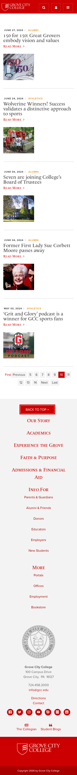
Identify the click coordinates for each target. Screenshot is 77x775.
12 (21, 383)
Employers (38, 540)
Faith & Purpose (38, 457)
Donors (38, 519)
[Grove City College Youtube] (38, 712)
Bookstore (38, 607)
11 (68, 375)
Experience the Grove (38, 445)
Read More (12, 46)
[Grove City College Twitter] (19, 712)
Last (55, 383)
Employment (39, 597)
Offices (38, 586)
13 (28, 383)
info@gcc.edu (38, 690)
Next (44, 383)
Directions (38, 698)
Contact (38, 703)
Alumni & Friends (38, 508)
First (8, 375)
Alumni (33, 30)
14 (35, 383)
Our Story (38, 420)
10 (61, 375)
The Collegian (26, 729)
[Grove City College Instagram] (29, 712)
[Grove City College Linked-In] (67, 712)
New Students (39, 551)
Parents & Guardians (38, 497)
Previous (19, 375)
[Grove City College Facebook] (10, 712)
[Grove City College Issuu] (48, 712)
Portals (38, 575)
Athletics (35, 98)
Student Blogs (51, 729)
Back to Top (36, 410)
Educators (38, 529)
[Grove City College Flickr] (57, 712)
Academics (38, 433)
